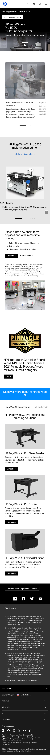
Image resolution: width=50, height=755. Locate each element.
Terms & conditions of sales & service (15, 743)
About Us (5, 701)
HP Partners (6, 720)
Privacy (22, 737)
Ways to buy (6, 707)
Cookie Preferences (34, 737)
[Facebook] (8, 730)
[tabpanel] (20, 111)
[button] (6, 94)
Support (5, 713)
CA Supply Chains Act (9, 737)
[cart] (34, 4)
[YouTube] (24, 730)
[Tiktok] (30, 730)
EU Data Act (6, 745)
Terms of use (26, 739)
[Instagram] (14, 730)
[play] (25, 45)
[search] (28, 4)
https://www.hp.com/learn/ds (27, 680)
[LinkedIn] (3, 730)
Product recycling (16, 735)
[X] (19, 730)
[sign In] (40, 4)
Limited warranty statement (11, 741)
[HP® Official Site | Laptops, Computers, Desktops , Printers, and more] (5, 4)
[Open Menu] (46, 4)
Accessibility (29, 735)
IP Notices (34, 743)
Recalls (4, 735)
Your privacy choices (12, 739)
